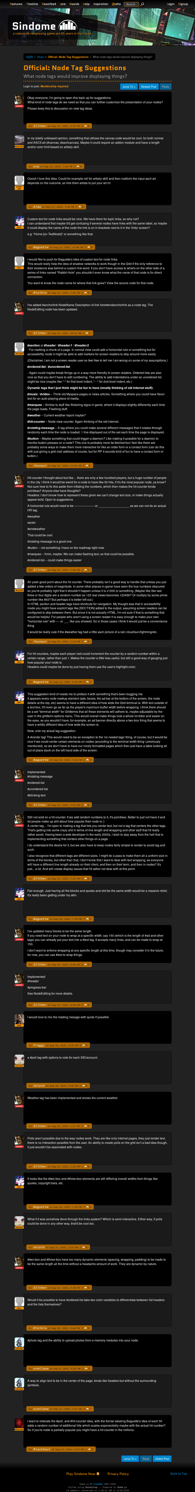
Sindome (34, 26)
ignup (183, 4)
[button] (85, 125)
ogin (170, 4)
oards (74, 4)
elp (86, 4)
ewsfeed (49, 4)
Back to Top (178, 1473)
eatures (16, 4)
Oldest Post (162, 1459)
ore (63, 4)
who (116, 4)
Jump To (128, 86)
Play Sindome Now (81, 1473)
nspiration (100, 4)
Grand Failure (178, 44)
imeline (32, 4)
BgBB (29, 57)
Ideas (40, 57)
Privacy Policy (118, 1473)
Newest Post (148, 86)
